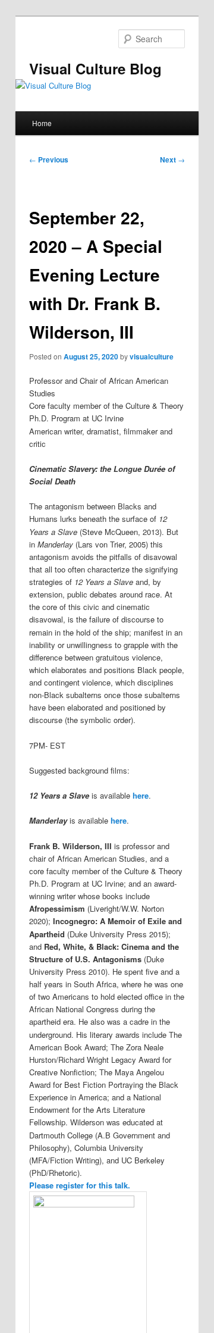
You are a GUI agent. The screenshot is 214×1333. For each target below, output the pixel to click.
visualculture (152, 356)
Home (42, 123)
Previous (48, 159)
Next (172, 159)
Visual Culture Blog (95, 68)
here (141, 795)
